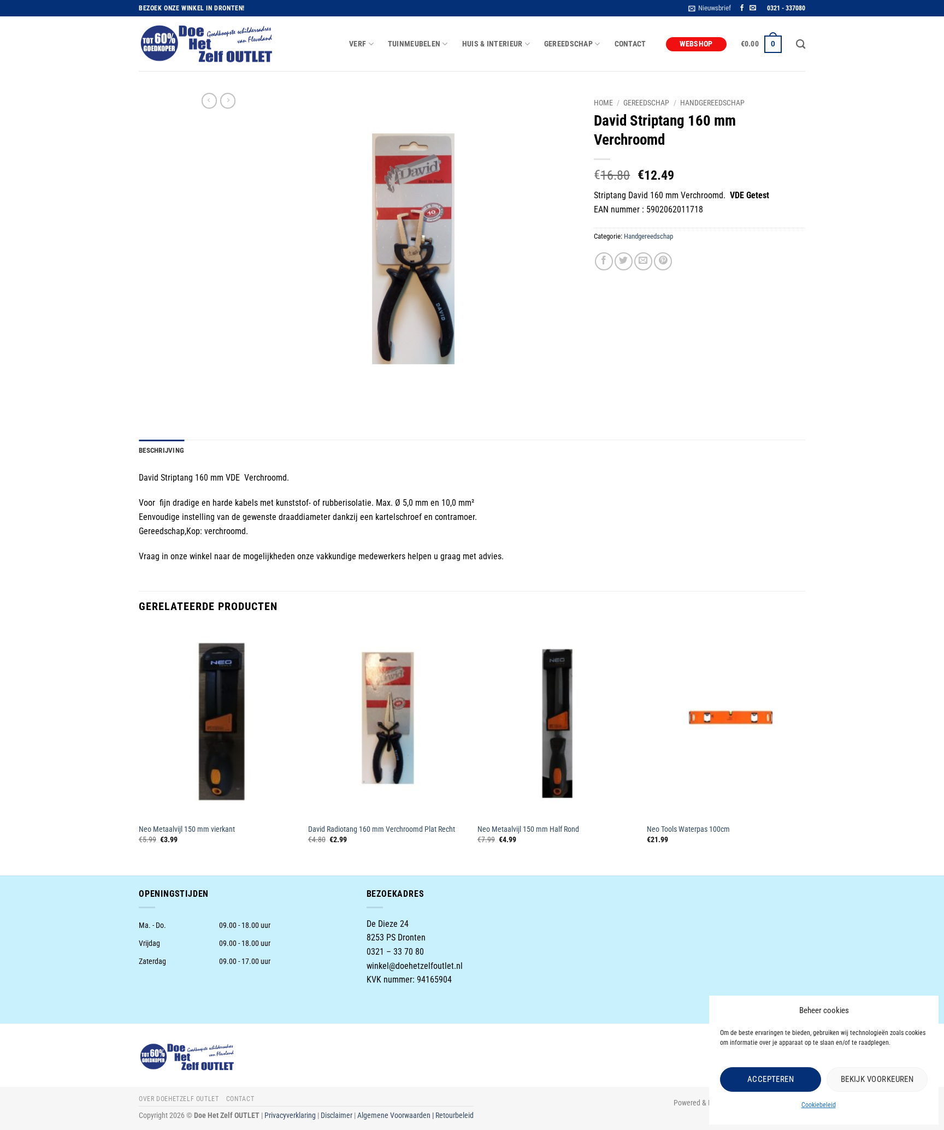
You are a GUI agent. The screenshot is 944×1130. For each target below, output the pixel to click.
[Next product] (209, 100)
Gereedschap (646, 102)
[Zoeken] (800, 44)
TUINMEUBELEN (414, 44)
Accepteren (770, 1079)
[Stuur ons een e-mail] (753, 8)
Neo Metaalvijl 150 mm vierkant (187, 829)
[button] (709, 8)
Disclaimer (336, 1115)
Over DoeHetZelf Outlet (179, 1099)
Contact (630, 44)
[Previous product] (227, 100)
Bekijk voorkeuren (877, 1079)
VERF (357, 44)
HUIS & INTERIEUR (492, 44)
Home (603, 102)
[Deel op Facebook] (604, 261)
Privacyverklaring (290, 1115)
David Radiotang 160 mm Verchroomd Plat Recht (381, 829)
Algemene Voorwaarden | (396, 1115)
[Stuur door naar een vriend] (643, 261)
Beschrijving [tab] (161, 450)
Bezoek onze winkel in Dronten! (192, 8)
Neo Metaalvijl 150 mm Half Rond (528, 829)
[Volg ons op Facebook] (742, 8)
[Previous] (139, 749)
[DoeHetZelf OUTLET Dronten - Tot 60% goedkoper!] (207, 44)
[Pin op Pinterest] (663, 261)
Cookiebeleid (818, 1105)
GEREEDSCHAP (568, 44)
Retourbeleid (454, 1115)
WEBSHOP (696, 44)
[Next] (804, 749)
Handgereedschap (712, 102)
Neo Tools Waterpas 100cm (688, 829)
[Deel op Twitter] (624, 261)
